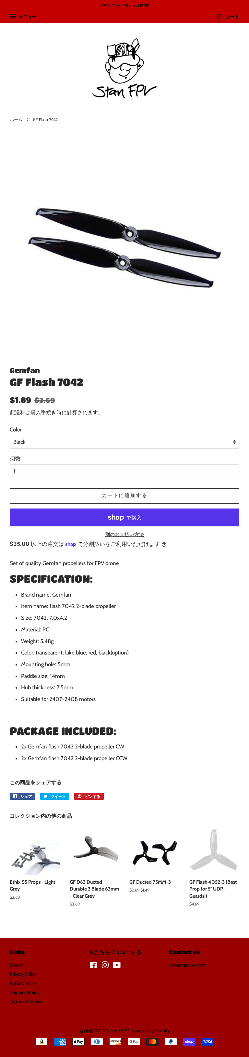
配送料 (17, 412)
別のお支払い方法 (124, 534)
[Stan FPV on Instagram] (105, 966)
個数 (15, 459)
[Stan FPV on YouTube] (117, 966)
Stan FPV (120, 1031)
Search (16, 965)
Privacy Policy (23, 974)
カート (231, 17)
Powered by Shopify (150, 1031)
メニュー (27, 17)
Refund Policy (23, 983)
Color (16, 429)
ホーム (16, 120)
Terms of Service (26, 1002)
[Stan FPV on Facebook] (93, 966)
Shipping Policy (25, 992)
